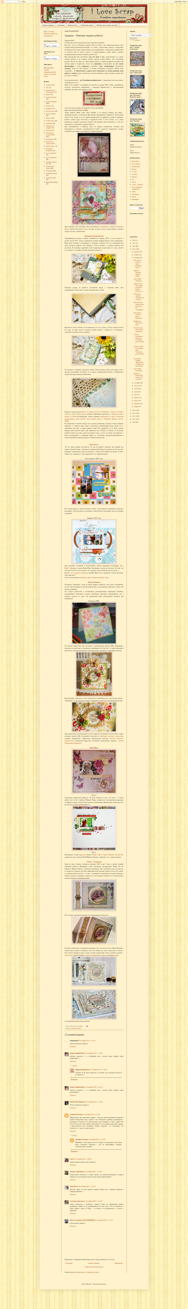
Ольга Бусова (136, 164)
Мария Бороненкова (82, 1069)
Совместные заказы (87, 25)
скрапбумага (104, 226)
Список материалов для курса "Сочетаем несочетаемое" (139, 338)
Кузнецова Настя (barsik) (94, 236)
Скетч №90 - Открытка (138, 280)
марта (136, 401)
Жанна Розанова (94, 582)
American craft (116, 414)
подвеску (119, 738)
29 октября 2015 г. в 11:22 (87, 1186)
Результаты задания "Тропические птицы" (139, 296)
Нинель (134, 177)
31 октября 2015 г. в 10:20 (98, 1069)
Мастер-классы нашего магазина (107, 25)
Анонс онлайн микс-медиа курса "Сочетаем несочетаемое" (139, 351)
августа (136, 386)
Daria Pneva (94, 444)
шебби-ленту (69, 741)
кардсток (82, 855)
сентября (137, 383)
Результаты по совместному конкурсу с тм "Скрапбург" (139, 306)
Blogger (103, 1284)
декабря (137, 252)
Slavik (134, 182)
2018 (134, 240)
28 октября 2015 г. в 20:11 (87, 1040)
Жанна (134, 169)
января (136, 406)
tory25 (72, 1159)
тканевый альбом (51, 173)
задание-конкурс (76, 1028)
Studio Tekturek (108, 855)
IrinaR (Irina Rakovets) (77, 1102)
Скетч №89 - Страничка (138, 370)
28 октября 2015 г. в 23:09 (97, 1139)
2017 (134, 243)
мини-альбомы (51, 114)
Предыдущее (119, 1263)
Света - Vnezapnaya (94, 861)
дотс (108, 857)
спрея (117, 955)
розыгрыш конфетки (49, 150)
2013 (134, 413)
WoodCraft (119, 855)
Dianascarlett (136, 166)
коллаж (48, 106)
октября (137, 258)
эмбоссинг (68, 955)
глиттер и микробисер (93, 955)
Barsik (134, 197)
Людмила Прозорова (77, 1171)
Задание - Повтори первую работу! (137, 273)
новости (48, 118)
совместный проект (50, 167)
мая (135, 395)
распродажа (50, 139)
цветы (84, 414)
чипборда (103, 736)
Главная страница (48, 25)
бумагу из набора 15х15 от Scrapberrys (95, 412)
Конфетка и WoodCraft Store (138, 323)
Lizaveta (134, 174)
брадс (86, 229)
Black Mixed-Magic (52, 182)
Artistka (85, 110)
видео (48, 94)
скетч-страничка (51, 157)
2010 (134, 422)
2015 (134, 249)
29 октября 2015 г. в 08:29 (83, 1159)
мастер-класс (50, 111)
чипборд (83, 577)
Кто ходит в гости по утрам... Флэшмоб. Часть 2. (138, 264)
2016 (134, 246)
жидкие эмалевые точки (100, 577)
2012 (134, 416)
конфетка (49, 108)
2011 (134, 419)
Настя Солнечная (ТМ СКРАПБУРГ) (83, 1220)
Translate (137, 40)
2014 (134, 410)
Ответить (73, 1046)
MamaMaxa (94, 748)
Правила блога (72, 25)
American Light (51, 178)
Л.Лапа (134, 172)
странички (49, 171)
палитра (48, 130)
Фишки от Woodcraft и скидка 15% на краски (138, 376)
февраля (137, 403)
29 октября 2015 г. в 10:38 (93, 1171)
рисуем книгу (50, 146)
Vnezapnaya (135, 194)
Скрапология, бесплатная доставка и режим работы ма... (138, 287)
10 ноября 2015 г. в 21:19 (104, 1220)
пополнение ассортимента (50, 134)
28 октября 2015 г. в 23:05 (91, 1114)
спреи (89, 577)
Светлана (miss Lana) (77, 1201)
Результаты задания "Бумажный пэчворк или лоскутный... (139, 362)
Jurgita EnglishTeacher (77, 1053)
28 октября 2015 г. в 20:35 (94, 1053)
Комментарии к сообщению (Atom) (87, 1272)
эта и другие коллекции (79, 573)
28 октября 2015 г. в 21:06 (94, 1102)
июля (136, 389)
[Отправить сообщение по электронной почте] (86, 1026)
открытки (49, 123)
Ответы (74, 1066)
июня (136, 392)
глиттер (112, 738)
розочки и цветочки (115, 736)
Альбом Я (49, 85)
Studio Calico (97, 855)
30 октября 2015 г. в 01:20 (93, 1201)
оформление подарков (50, 127)
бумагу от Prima (71, 416)
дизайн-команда (51, 97)
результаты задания (49, 142)
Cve (133, 179)
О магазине (61, 25)
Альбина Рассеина (76, 1114)
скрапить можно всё (51, 163)
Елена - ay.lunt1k (137, 184)
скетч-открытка (51, 153)
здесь (77, 82)
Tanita (134, 192)
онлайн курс (50, 121)
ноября (136, 255)
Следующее (69, 1263)
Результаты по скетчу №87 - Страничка (139, 329)
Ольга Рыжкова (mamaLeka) (137, 188)
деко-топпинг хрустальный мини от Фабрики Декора (96, 419)
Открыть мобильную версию (94, 1267)
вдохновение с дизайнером (50, 91)
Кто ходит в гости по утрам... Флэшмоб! (138, 315)
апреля (136, 398)
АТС (47, 87)
